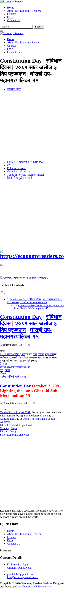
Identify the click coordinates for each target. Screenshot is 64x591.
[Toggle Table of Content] (2, 293)
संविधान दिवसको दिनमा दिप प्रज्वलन (19, 357)
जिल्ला (3, 373)
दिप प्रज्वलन (13, 330)
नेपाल (7, 370)
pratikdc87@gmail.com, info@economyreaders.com (22, 576)
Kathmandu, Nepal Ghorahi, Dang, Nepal (19, 566)
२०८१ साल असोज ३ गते (12, 354)
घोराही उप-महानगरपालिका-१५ (26, 333)
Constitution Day (21, 317)
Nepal (14, 428)
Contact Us (13, 20)
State (3, 434)
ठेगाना (3, 363)
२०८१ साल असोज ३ (36, 323)
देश (1, 370)
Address (4, 421)
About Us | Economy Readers (24, 10)
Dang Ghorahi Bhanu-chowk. (39, 418)
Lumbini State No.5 (18, 434)
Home (10, 7)
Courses (11, 13)
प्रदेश (3, 376)
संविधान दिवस (14, 89)
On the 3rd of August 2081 (15, 412)
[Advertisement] (32, 126)
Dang (13, 431)
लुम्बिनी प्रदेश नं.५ (16, 376)
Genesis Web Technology (36, 586)
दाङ (35, 354)
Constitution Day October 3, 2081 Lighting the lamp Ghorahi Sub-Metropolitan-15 (39, 307)
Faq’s (10, 17)
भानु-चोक (49, 354)
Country (4, 428)
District (4, 431)
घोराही (41, 354)
